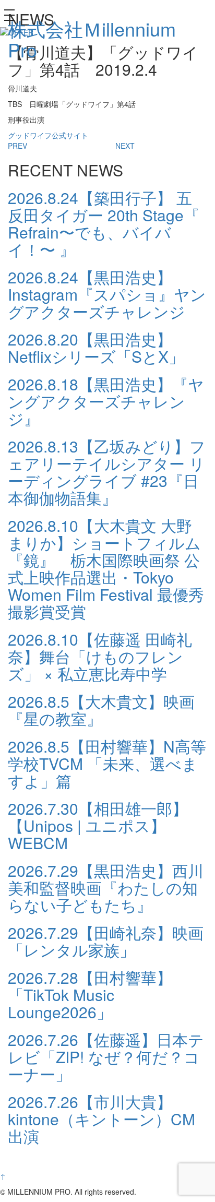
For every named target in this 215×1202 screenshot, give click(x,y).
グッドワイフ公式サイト (48, 135)
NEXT (125, 145)
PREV (17, 145)
